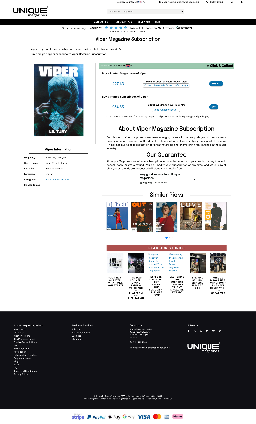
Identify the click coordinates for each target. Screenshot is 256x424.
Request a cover (22, 358)
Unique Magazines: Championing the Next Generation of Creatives (219, 285)
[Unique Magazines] (214, 347)
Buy (214, 107)
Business (76, 336)
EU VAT (17, 365)
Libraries (76, 339)
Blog (16, 361)
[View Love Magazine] (191, 216)
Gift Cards (19, 333)
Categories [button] (101, 22)
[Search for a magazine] (181, 11)
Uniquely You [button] (124, 22)
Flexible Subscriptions (25, 342)
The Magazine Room (24, 339)
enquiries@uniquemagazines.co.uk (151, 348)
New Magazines (22, 349)
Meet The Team (22, 336)
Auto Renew (20, 352)
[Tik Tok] (220, 331)
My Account (20, 329)
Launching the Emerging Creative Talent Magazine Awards (177, 285)
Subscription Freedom (25, 355)
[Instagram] (201, 331)
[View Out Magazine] (142, 217)
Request (216, 84)
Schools (76, 329)
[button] (241, 2)
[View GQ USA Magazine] (166, 216)
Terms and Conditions (25, 371)
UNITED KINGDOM (117, 66)
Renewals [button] (144, 22)
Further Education (81, 333)
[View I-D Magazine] (216, 216)
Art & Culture (52, 179)
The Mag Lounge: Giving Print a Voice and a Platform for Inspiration (136, 288)
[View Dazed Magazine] (117, 216)
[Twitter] (195, 331)
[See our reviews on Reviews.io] (128, 28)
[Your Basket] (231, 2)
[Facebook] (188, 331)
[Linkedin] (207, 331)
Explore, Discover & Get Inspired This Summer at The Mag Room (156, 286)
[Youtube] (213, 331)
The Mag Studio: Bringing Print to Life (198, 282)
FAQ (15, 368)
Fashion (65, 179)
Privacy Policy (21, 374)
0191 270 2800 (140, 342)
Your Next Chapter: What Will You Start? (115, 281)
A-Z (15, 345)
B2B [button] (157, 22)
